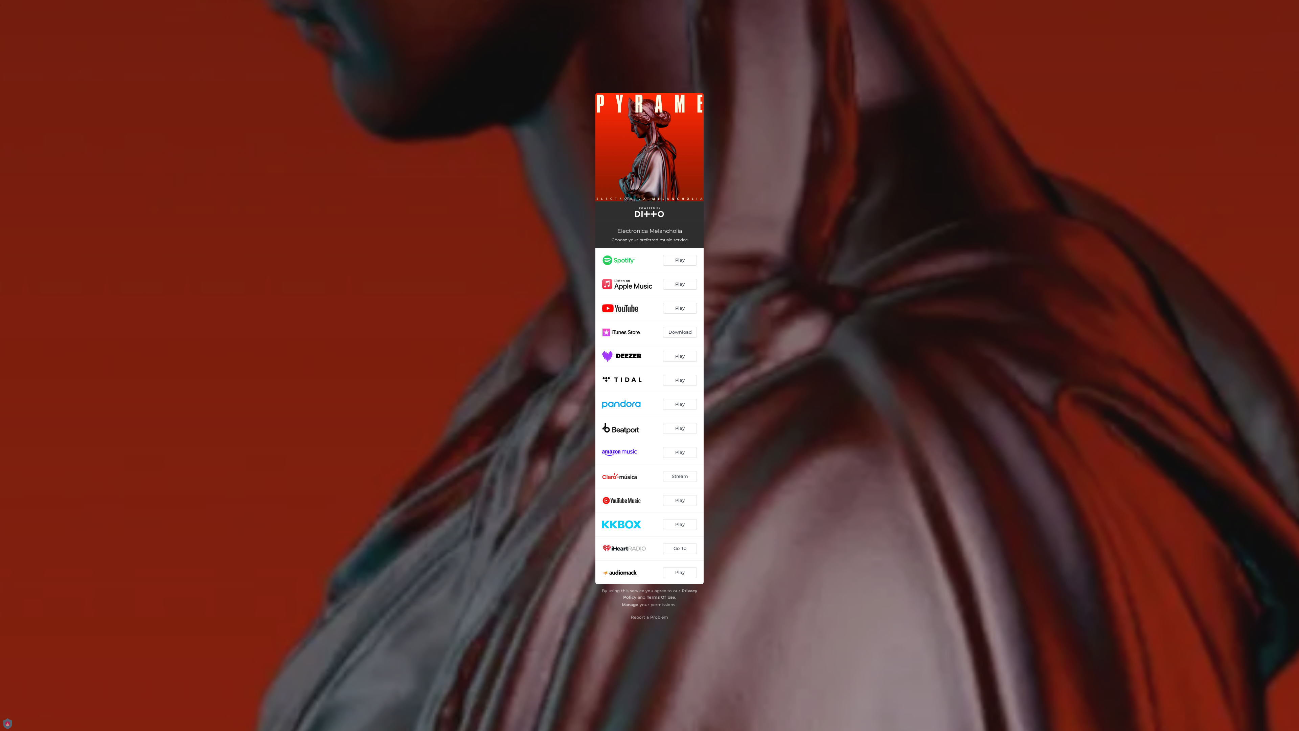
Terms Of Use (661, 597)
